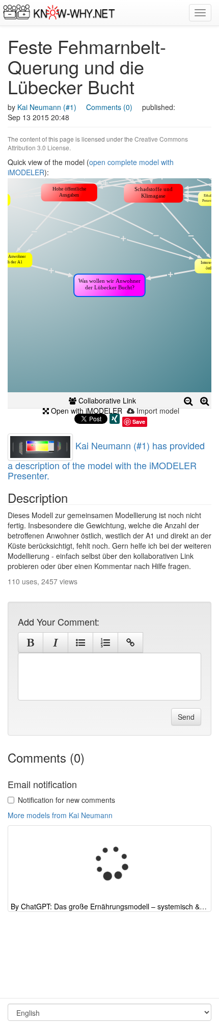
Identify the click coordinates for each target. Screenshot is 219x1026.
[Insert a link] (130, 642)
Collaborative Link (106, 400)
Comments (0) (109, 107)
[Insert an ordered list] (105, 642)
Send (186, 717)
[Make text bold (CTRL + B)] (30, 642)
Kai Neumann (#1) (46, 107)
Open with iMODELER (85, 411)
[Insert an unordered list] (80, 642)
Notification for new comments (66, 800)
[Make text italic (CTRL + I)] (55, 642)
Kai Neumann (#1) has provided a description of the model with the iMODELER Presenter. (106, 460)
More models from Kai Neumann (60, 815)
